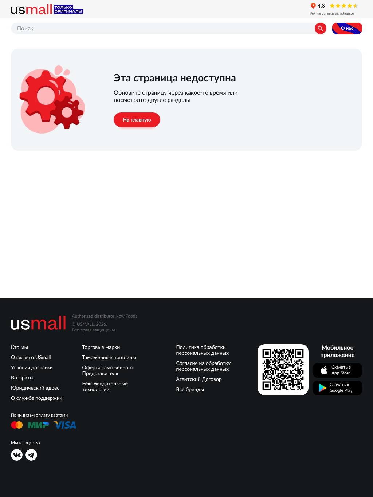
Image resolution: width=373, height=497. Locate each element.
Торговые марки (101, 347)
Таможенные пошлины (109, 357)
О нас (347, 28)
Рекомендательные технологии (105, 386)
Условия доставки (32, 367)
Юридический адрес (35, 388)
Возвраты (22, 378)
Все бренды (190, 389)
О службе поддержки (36, 398)
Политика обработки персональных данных (202, 350)
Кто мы (19, 347)
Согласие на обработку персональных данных (203, 366)
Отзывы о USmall (31, 357)
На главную (137, 120)
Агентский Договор (199, 379)
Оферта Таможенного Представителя (107, 370)
